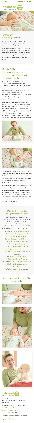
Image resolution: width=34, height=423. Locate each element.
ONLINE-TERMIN (21, 2)
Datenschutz (12, 419)
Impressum (5, 419)
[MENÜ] (2, 1)
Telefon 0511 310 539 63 (9, 407)
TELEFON (29, 2)
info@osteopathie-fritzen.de (10, 410)
